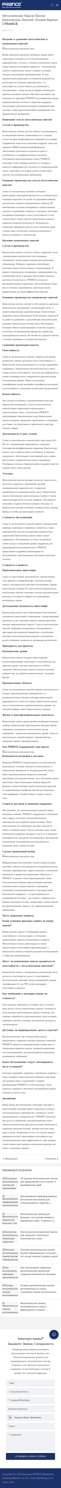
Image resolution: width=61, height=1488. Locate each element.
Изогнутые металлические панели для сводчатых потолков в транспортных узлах (38, 1235)
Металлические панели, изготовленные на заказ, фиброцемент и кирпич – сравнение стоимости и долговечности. (33, 1306)
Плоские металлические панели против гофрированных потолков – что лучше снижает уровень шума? (39, 1253)
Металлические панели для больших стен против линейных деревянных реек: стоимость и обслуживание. (37, 1217)
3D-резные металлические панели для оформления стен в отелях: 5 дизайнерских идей (39, 1181)
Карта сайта (8, 1482)
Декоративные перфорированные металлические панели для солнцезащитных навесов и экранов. (38, 1199)
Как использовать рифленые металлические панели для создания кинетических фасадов (38, 1270)
